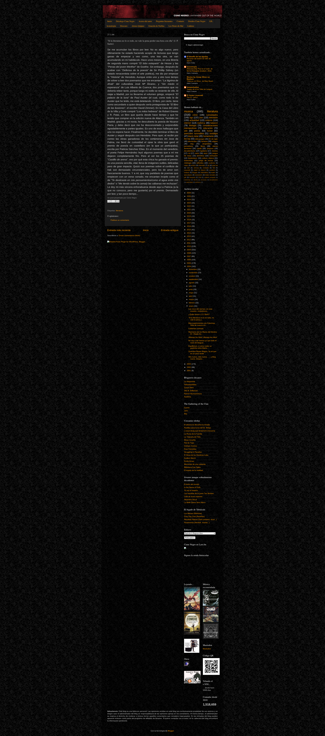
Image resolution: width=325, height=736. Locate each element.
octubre (192, 276)
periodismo (188, 146)
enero (191, 306)
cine (201, 117)
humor (210, 131)
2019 (189, 216)
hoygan (194, 172)
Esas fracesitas (190, 449)
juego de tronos (206, 161)
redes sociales (210, 175)
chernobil (201, 165)
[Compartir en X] (113, 201)
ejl (208, 165)
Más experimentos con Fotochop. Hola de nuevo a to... (201, 324)
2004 (189, 266)
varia (197, 153)
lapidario (203, 151)
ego (191, 117)
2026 (189, 193)
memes (215, 151)
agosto (192, 283)
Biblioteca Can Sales (192, 467)
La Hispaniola (189, 381)
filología (192, 125)
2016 (189, 226)
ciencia (196, 168)
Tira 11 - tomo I (192, 97)
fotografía (192, 177)
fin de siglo (213, 139)
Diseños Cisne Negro (196, 21)
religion (215, 141)
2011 (189, 243)
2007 (189, 256)
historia (186, 172)
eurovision (198, 175)
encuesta (203, 180)
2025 (189, 196)
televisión (213, 117)
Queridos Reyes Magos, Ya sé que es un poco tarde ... (202, 352)
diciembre (193, 269)
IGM (199, 177)
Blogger (171, 731)
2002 (189, 367)
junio (191, 289)
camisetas (187, 180)
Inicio (109, 21)
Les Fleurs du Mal (176, 26)
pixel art (215, 165)
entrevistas (188, 161)
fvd (214, 168)
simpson (210, 148)
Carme (187, 408)
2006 (189, 260)
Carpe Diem (189, 388)
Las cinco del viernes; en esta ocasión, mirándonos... (200, 310)
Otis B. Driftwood (191, 391)
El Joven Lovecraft (195, 95)
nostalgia (213, 133)
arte (186, 131)
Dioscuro (123, 26)
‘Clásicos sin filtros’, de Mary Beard (200, 81)
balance (214, 123)
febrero (192, 303)
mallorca (201, 123)
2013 (189, 236)
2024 (189, 200)
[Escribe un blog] (111, 201)
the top (187, 139)
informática (204, 172)
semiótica (200, 156)
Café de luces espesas (193, 496)
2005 (189, 263)
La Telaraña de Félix (192, 437)
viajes (186, 165)
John (186, 411)
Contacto (180, 21)
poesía (197, 131)
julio (191, 286)
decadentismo (189, 151)
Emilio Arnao (189, 461)
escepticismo (214, 180)
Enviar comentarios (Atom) (129, 235)
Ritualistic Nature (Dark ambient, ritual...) (200, 519)
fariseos (204, 141)
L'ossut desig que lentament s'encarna (199, 431)
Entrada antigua (169, 230)
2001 (189, 371)
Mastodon (207, 649)
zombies (212, 170)
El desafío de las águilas (197, 57)
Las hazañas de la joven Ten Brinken (199, 493)
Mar (185, 414)
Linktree (190, 26)
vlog (191, 144)
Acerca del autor (145, 21)
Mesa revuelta (190, 440)
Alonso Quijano (138, 26)
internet (187, 123)
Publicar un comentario (120, 220)
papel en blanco (200, 170)
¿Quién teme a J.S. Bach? (199, 314)
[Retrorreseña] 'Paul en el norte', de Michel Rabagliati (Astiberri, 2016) (200, 70)
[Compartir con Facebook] (116, 201)
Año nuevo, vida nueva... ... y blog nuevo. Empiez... (202, 358)
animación (213, 156)
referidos (200, 163)
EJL (211, 21)
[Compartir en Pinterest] (118, 201)
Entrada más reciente (119, 230)
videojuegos (200, 139)
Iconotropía (111, 26)
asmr (206, 153)
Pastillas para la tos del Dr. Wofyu (197, 428)
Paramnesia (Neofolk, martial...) (197, 523)
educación (208, 128)
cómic (195, 115)
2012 (189, 240)
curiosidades (212, 115)
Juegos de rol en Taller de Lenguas (199, 89)
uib (185, 177)
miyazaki (187, 170)
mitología (187, 163)
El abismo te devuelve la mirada (197, 425)
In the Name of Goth (192, 487)
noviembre (193, 273)
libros (203, 146)
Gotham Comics (190, 446)
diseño (196, 180)
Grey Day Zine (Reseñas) (194, 516)
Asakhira (187, 397)
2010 (189, 246)
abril (191, 296)
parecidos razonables (194, 133)
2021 (189, 210)
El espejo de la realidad (193, 470)
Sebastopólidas (190, 385)
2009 (189, 250)
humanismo (208, 136)
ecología (206, 168)
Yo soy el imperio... (191, 490)
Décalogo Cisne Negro (125, 21)
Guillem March (190, 458)
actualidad (194, 120)
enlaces (208, 120)
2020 (189, 213)
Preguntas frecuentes (164, 21)
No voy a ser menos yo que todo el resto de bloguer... (202, 342)
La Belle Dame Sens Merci (194, 502)
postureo (198, 182)
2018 (189, 220)
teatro (213, 172)
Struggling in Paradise (193, 452)
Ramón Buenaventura (193, 394)
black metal (193, 136)
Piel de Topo (189, 443)
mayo (191, 293)
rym (188, 168)
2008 (189, 253)
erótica (193, 165)
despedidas (207, 144)
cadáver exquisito (209, 177)
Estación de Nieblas (156, 26)
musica (188, 111)
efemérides (192, 141)
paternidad (189, 182)
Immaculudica (193, 87)
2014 (189, 233)
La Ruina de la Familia (193, 434)
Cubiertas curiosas (195, 328)
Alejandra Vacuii (190, 500)
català (199, 148)
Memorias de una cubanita (195, 464)
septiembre (193, 279)
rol (189, 153)
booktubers (192, 158)
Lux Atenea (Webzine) (193, 513)
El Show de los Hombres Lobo (196, 455)
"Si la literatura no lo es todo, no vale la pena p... (201, 319)
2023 (189, 203)
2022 (189, 206)
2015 (189, 230)
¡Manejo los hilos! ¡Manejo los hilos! (202, 337)
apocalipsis (188, 175)
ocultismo (211, 163)
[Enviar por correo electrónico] (108, 201)
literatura (119, 211)
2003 (189, 364)
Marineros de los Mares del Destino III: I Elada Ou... (202, 333)
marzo (191, 299)
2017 (189, 223)
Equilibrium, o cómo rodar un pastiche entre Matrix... (200, 347)
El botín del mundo (191, 484)
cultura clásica (208, 158)
